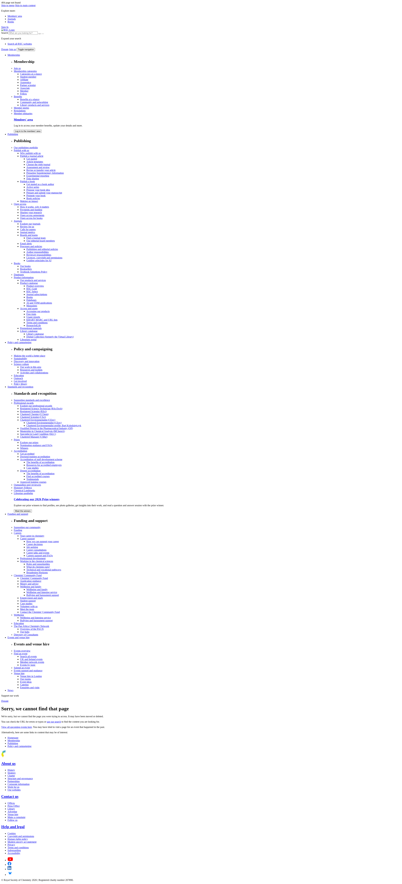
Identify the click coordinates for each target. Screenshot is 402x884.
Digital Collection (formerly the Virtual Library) (50, 336)
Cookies (12, 833)
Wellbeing (19, 615)
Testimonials (32, 479)
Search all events (28, 656)
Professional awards (24, 403)
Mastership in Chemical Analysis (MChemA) (42, 431)
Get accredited (27, 453)
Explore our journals (30, 223)
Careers (17, 533)
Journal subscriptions (36, 294)
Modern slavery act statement (22, 842)
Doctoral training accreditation (35, 456)
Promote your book (36, 195)
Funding (18, 530)
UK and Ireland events (31, 659)
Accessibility (14, 853)
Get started (31, 159)
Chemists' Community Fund (28, 575)
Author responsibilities (37, 252)
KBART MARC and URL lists (41, 319)
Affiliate (24, 79)
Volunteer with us (29, 606)
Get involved (20, 381)
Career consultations (36, 550)
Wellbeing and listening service (41, 592)
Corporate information (19, 784)
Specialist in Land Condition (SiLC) (38, 434)
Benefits (18, 96)
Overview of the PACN (32, 629)
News (10, 690)
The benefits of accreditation (40, 462)
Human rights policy (18, 839)
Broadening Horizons (37, 572)
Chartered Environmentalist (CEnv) (37, 420)
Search (4, 33)
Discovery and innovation (26, 361)
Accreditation (20, 451)
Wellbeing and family (30, 586)
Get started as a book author (40, 184)
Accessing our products (38, 311)
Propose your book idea (38, 190)
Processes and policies (31, 246)
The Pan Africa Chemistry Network (31, 626)
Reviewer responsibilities (38, 255)
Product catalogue (29, 283)
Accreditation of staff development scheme (41, 459)
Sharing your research (31, 212)
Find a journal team (36, 238)
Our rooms (25, 679)
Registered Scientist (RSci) (33, 411)
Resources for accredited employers (44, 465)
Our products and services (33, 280)
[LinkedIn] (9, 869)
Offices (11, 803)
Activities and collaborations (34, 372)
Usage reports (33, 317)
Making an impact (29, 201)
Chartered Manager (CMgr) (33, 436)
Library (11, 808)
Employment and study (31, 598)
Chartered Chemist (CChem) (34, 414)
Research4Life (33, 325)
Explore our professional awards (36, 405)
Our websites (14, 789)
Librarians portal (28, 339)
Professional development (33, 558)
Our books (25, 266)
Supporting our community (27, 527)
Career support (27, 538)
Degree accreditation (30, 470)
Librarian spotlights (23, 493)
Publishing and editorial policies (42, 249)
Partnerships (14, 781)
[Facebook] (9, 864)
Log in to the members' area (27, 131)
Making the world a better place (29, 355)
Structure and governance (20, 778)
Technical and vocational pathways (43, 569)
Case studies (32, 468)
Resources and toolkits (31, 370)
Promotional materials (31, 328)
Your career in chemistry (32, 535)
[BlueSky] (10, 874)
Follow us (12, 820)
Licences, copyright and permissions (44, 257)
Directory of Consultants (26, 634)
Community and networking (34, 102)
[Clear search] (39, 33)
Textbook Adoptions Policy (33, 271)
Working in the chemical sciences (36, 561)
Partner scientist (28, 85)
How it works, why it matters (34, 207)
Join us (12, 49)
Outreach (18, 378)
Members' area (15, 16)
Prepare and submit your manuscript (44, 192)
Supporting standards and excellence (32, 400)
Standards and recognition (20, 386)
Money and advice (29, 583)
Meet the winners (23, 511)
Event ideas (26, 682)
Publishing (13, 134)
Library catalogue (29, 331)
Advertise (12, 811)
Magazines (31, 305)
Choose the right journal (38, 164)
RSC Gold (31, 288)
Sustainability (20, 358)
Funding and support (18, 514)
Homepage (13, 737)
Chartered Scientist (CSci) (33, 417)
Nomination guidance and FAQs (36, 445)
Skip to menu (7, 5)
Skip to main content (25, 5)
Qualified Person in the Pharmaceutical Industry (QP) (46, 428)
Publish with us (21, 150)
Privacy (11, 844)
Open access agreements (32, 215)
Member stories (21, 108)
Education (19, 375)
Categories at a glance (31, 74)
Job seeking (32, 547)
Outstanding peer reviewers (27, 484)
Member (24, 91)
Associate (25, 88)
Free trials (31, 314)
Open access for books (31, 218)
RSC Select (32, 291)
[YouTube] (10, 860)
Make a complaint (16, 817)
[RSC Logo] (8, 30)
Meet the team (27, 609)
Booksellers (26, 269)
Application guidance (30, 581)
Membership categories (25, 71)
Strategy (12, 773)
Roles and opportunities (38, 564)
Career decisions (34, 544)
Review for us (27, 226)
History (11, 770)
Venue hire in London (31, 676)
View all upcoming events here (16, 727)
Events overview (22, 650)
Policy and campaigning (19, 342)
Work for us (13, 787)
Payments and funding (31, 209)
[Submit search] (42, 33)
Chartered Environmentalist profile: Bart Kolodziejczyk (53, 425)
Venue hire (19, 673)
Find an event (20, 653)
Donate (4, 49)
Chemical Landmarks (24, 490)
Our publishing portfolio (26, 147)
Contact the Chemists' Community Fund (40, 612)
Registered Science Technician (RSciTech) (41, 408)
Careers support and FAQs (39, 555)
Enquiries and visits (29, 687)
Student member (28, 76)
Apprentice (25, 82)
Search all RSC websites (20, 44)
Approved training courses (33, 482)
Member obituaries (23, 113)
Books (11, 21)
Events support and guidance (28, 670)
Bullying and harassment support (42, 595)
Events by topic (27, 665)
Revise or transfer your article (41, 170)
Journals (12, 19)
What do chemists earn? (38, 567)
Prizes (17, 439)
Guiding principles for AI (38, 260)
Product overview (35, 286)
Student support (28, 600)
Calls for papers (28, 229)
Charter (11, 775)
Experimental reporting (37, 175)
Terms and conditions (37, 322)
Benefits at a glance (29, 99)
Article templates (34, 161)
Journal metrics (27, 232)
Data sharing (32, 178)
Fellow (23, 93)
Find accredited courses (38, 476)
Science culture (21, 364)
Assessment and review (38, 167)
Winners (24, 448)
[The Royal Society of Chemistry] (14, 757)
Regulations (20, 110)
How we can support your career (42, 541)
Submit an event (22, 667)
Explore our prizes (29, 442)
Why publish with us (30, 153)
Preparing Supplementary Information (45, 173)
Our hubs (24, 631)
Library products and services (34, 105)
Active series (32, 187)
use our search (54, 721)
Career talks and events (37, 552)
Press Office (14, 806)
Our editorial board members (40, 240)
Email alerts (26, 243)
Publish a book (27, 181)
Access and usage (29, 308)
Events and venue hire (19, 637)
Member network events (32, 662)
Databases (19, 274)
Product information (24, 277)
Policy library (20, 384)
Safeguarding (14, 850)
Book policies (33, 198)
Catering (24, 684)
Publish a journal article (31, 156)
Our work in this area (30, 367)
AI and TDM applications (39, 303)
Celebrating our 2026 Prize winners (36, 499)
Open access (20, 204)
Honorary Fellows (23, 487)
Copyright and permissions (21, 836)
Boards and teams (29, 235)
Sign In (4, 27)
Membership (14, 55)
